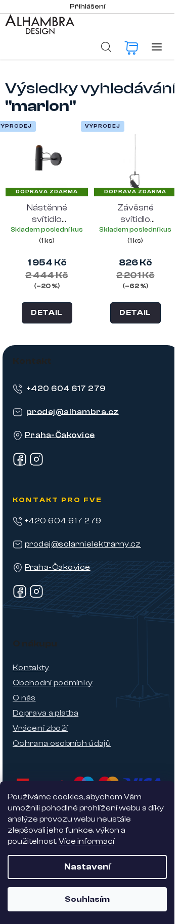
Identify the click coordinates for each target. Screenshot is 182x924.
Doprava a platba (45, 713)
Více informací (86, 841)
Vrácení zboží (40, 728)
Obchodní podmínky (53, 682)
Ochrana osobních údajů (62, 743)
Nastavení (87, 867)
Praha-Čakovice (60, 434)
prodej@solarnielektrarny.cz (83, 544)
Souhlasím (87, 899)
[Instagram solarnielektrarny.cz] (36, 596)
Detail (47, 312)
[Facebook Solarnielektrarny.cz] (20, 596)
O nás (24, 697)
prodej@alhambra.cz (72, 411)
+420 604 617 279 (66, 388)
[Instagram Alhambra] (36, 463)
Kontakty (31, 667)
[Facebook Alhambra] (20, 463)
